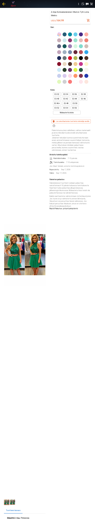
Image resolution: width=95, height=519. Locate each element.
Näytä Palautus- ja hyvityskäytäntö (63, 208)
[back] (3, 4)
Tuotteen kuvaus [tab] (13, 510)
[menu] (79, 4)
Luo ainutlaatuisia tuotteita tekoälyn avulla (72, 121)
